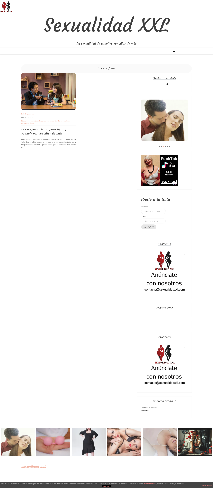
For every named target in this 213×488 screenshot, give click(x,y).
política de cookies (150, 484)
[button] (6, 6)
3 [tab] (163, 146)
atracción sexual (40, 121)
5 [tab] (167, 146)
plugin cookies (207, 485)
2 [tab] (161, 146)
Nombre (144, 206)
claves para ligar (64, 121)
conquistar (25, 123)
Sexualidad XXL (106, 25)
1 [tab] (159, 146)
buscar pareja (52, 121)
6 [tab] (169, 146)
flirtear (32, 123)
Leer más (27, 153)
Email (143, 216)
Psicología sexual (27, 114)
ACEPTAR (106, 486)
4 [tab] (165, 146)
